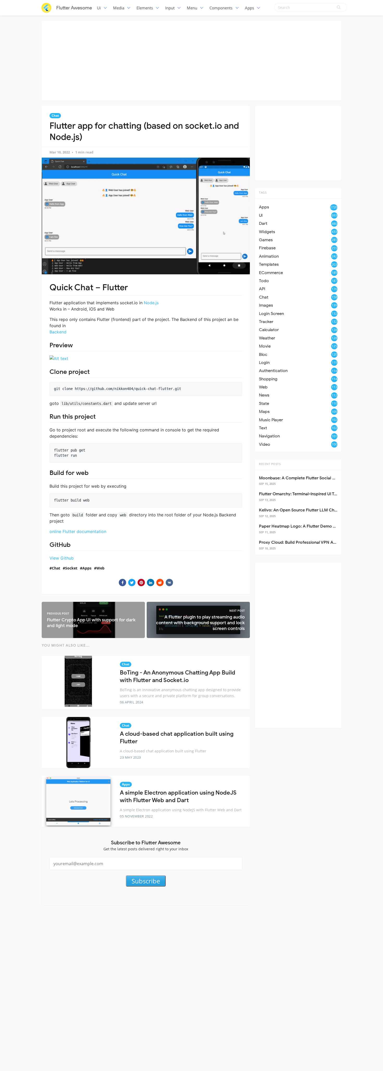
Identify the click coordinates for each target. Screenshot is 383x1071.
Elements (145, 7)
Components (220, 7)
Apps (249, 7)
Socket (71, 568)
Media (118, 7)
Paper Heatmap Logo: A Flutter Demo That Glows (307, 526)
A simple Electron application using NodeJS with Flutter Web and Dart (178, 796)
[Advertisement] (191, 59)
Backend (58, 332)
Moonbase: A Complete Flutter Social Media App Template (315, 478)
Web (100, 568)
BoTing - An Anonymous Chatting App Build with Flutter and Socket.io (177, 676)
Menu (192, 7)
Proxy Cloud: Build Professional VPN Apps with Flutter (311, 542)
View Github (62, 558)
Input (170, 7)
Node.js (151, 302)
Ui (99, 7)
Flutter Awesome (74, 8)
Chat (55, 115)
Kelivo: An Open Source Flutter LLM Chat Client (305, 510)
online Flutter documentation (78, 531)
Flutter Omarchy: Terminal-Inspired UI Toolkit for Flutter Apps (318, 494)
